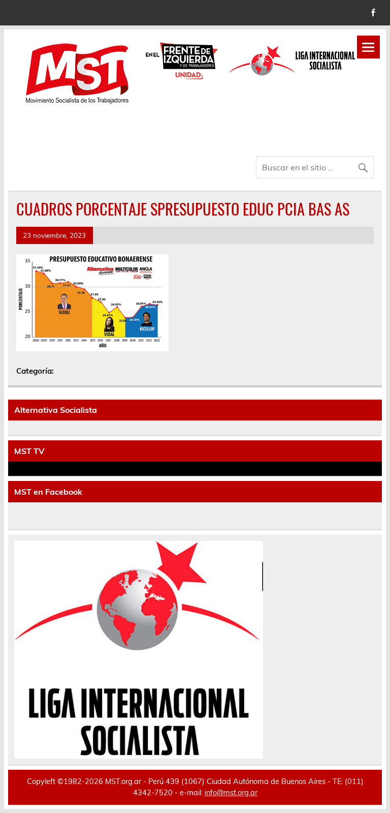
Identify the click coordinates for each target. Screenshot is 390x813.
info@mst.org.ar (231, 792)
